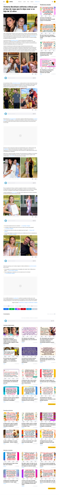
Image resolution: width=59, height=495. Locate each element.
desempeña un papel (14, 40)
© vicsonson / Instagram (9, 228)
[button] (8, 306)
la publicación (16, 298)
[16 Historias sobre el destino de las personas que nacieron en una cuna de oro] (48, 351)
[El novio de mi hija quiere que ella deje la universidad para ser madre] (48, 473)
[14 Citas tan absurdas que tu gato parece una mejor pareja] (29, 434)
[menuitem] (19, 1)
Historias (23, 342)
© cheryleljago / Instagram (26, 225)
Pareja (41, 383)
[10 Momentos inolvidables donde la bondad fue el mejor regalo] (11, 473)
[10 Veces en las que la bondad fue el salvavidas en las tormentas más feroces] (48, 456)
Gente (41, 56)
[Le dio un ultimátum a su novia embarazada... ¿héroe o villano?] (11, 434)
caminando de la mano (16, 83)
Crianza (4, 4)
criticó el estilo (14, 192)
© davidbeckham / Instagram (15, 109)
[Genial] (9, 1)
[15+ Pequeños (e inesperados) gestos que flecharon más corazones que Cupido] (48, 63)
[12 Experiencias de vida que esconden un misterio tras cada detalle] (48, 434)
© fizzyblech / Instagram (12, 234)
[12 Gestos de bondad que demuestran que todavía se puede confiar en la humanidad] (48, 11)
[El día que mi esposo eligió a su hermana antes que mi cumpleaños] (48, 373)
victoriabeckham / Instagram (23, 302)
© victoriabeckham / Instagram (7, 109)
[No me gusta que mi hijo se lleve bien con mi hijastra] (11, 456)
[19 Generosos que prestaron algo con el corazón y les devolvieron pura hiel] (11, 373)
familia (17, 86)
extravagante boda (13, 118)
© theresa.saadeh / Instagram (13, 270)
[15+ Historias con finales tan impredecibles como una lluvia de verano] (29, 331)
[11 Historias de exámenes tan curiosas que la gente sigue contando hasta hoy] (48, 45)
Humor (41, 401)
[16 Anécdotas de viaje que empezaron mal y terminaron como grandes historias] (48, 390)
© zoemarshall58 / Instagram (10, 273)
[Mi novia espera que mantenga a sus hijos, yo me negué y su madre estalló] (48, 28)
